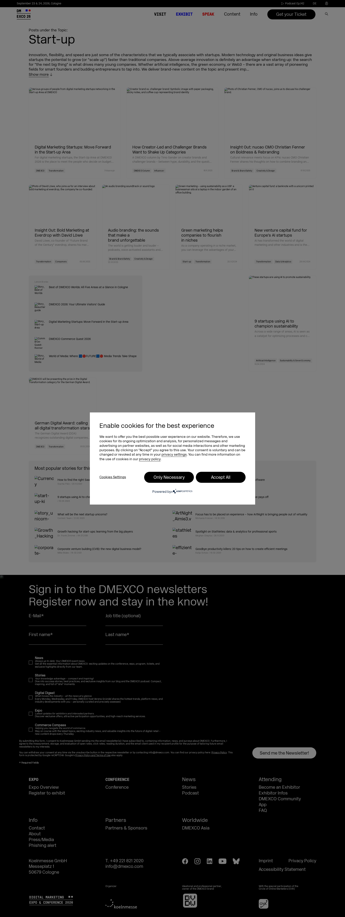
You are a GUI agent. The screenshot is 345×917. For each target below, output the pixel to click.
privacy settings (174, 454)
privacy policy (150, 459)
